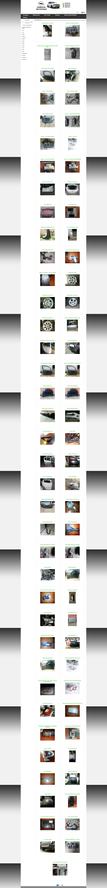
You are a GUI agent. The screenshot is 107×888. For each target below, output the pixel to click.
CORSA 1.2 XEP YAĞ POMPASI (47, 91)
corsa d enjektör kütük (48, 771)
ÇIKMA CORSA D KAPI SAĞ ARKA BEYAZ (47, 340)
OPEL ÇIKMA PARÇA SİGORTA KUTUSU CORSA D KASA (72, 703)
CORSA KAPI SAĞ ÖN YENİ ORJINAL (47, 68)
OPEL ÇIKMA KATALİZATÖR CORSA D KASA (72, 658)
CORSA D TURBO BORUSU (47, 522)
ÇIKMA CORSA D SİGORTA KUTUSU (47, 635)
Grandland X (24, 59)
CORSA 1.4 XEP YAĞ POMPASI (72, 91)
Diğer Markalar (24, 53)
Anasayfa (25, 15)
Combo (23, 34)
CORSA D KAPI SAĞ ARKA (72, 340)
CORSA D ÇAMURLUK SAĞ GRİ (72, 227)
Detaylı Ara (27, 22)
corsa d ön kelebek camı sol (47, 431)
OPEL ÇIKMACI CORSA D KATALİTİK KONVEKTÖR (72, 680)
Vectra (23, 49)
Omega (23, 45)
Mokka (23, 41)
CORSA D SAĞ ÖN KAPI (72, 454)
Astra (23, 30)
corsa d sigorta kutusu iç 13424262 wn (47, 816)
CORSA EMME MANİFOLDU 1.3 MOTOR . (72, 45)
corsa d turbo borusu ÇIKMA (72, 816)
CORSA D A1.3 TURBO (72, 136)
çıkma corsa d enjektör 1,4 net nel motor (60, 862)
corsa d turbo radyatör (47, 839)
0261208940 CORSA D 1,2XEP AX (47, 23)
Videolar (57, 15)
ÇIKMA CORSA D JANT (72, 272)
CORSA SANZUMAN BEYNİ (72, 590)
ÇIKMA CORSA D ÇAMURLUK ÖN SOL (47, 227)
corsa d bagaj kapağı (47, 204)
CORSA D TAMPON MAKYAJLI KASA (47, 499)
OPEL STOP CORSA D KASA (47, 703)
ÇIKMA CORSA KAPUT (72, 567)
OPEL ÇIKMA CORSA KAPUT (47, 658)
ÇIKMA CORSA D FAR (47, 612)
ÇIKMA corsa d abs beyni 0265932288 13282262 (72, 159)
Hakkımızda (36, 15)
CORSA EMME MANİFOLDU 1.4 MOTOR (72, 544)
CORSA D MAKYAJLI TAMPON (72, 408)
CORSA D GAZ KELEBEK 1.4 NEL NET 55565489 (47, 272)
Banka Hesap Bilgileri (70, 15)
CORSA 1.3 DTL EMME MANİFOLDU (72, 23)
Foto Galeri (47, 15)
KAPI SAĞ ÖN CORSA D (72, 635)
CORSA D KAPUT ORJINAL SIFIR (47, 408)
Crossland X (24, 57)
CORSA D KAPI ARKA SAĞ (72, 771)
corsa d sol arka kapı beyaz (47, 476)
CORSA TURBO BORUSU (72, 68)
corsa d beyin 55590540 (72, 748)
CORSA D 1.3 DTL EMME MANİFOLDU (47, 136)
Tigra (23, 47)
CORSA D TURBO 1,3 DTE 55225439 (72, 499)
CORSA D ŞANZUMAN (72, 476)
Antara (23, 43)
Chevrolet (23, 55)
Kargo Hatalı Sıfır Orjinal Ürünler (26, 28)
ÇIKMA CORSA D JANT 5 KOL (72, 295)
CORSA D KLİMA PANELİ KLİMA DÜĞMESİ (72, 794)
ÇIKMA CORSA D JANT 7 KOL (47, 295)
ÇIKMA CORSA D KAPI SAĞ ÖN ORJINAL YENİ (72, 363)
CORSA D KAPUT (48, 794)
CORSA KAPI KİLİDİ (47, 567)
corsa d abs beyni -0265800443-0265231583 (72, 726)
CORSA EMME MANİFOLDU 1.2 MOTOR (47, 544)
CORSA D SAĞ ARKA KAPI (47, 454)
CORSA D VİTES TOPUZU (72, 522)
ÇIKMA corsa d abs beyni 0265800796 (47, 159)
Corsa (23, 32)
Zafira (23, 51)
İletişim (25, 17)
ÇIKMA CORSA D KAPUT (72, 612)
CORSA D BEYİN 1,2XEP (72, 204)
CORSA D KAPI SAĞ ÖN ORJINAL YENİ (47, 363)
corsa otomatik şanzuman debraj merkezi (47, 590)
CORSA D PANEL (72, 431)
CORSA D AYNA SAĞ (47, 748)
